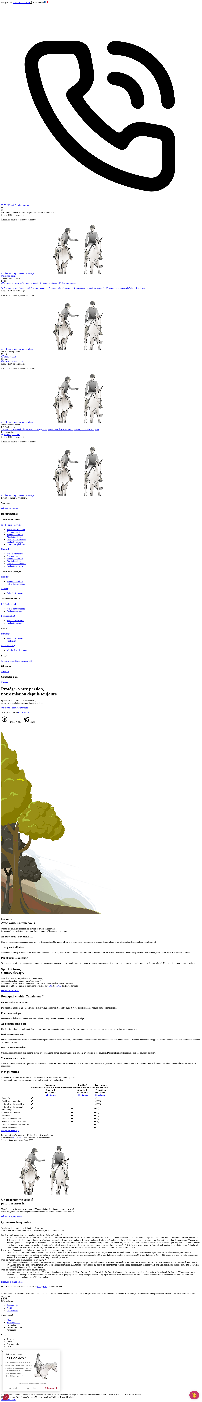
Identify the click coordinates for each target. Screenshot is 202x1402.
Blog (9, 1320)
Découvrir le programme (11, 1216)
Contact (4, 682)
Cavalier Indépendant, (80, 429)
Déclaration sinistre (15, 542)
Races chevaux (13, 1322)
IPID (21, 1138)
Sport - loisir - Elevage (11, 525)
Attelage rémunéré (50, 429)
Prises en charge (14, 532)
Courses (4, 549)
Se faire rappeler (22, 205)
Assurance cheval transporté (61, 288)
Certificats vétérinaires (16, 539)
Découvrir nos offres (10, 990)
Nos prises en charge (10, 1130)
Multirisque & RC (12, 434)
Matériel (4, 577)
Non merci (12, 1388)
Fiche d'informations (15, 554)
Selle (6, 356)
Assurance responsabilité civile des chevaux (127, 288)
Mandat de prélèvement (17, 650)
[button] (5, 1397)
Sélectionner (50, 1095)
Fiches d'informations (16, 529)
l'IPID (58, 986)
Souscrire (5, 661)
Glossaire (5, 671)
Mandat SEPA (7, 645)
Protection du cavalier (13, 361)
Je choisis (31, 1388)
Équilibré (11, 1308)
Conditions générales (16, 544)
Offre (31, 661)
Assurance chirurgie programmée (91, 288)
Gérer (12, 661)
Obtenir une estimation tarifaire (14, 708)
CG (50, 986)
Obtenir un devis (8, 276)
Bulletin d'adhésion (15, 534)
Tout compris (12, 1310)
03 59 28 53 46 (8, 205)
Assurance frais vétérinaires (15, 288)
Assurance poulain (31, 283)
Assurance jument (50, 283)
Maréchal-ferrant (11, 429)
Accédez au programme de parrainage (17, 273)
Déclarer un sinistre (21, 2)
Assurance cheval (12, 283)
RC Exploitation (8, 604)
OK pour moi (51, 1388)
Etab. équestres (7, 616)
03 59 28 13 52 (24, 712)
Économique (12, 1306)
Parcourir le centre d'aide (12, 1282)
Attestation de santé (15, 537)
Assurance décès (38, 288)
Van (14, 356)
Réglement (11, 641)
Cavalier (4, 588)
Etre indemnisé (21, 661)
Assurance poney (69, 283)
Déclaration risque (14, 611)
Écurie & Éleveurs (30, 429)
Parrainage (5, 634)
